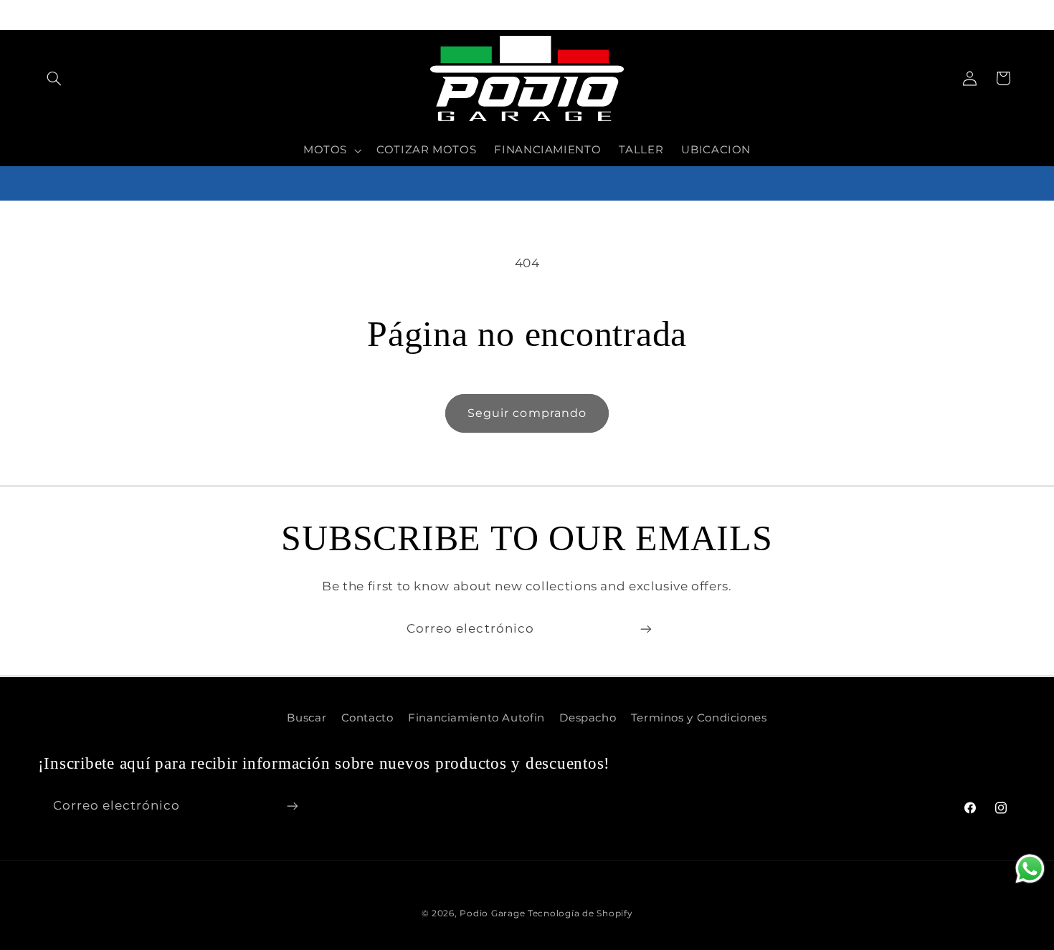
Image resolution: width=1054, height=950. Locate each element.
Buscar (306, 717)
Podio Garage (492, 913)
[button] (54, 78)
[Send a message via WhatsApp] (1030, 869)
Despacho (587, 717)
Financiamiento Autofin (476, 717)
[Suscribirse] (646, 629)
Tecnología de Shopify (580, 913)
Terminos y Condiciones (699, 717)
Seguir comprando (527, 413)
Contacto (367, 717)
